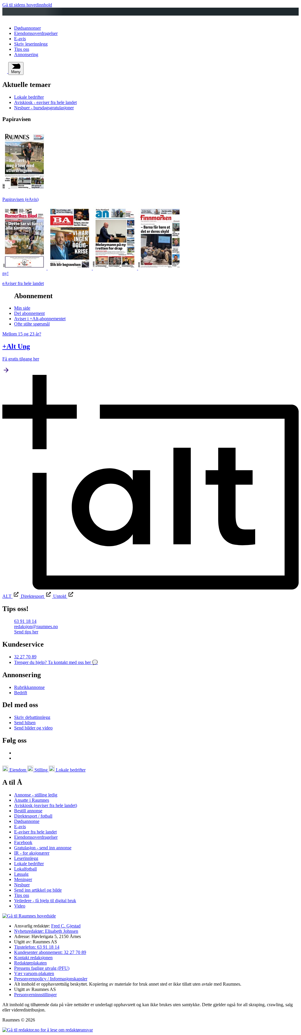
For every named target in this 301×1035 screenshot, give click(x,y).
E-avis (20, 38)
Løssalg (21, 874)
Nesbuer (22, 884)
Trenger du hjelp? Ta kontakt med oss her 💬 (56, 662)
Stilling (41, 769)
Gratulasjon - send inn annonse (42, 847)
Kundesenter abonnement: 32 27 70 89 (50, 952)
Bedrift (20, 692)
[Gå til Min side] (5, 71)
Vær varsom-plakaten (34, 973)
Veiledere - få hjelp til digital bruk (45, 900)
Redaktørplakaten (30, 962)
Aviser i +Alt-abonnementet (40, 318)
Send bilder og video (33, 727)
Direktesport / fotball (33, 815)
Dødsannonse (26, 821)
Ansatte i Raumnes (31, 800)
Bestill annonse (28, 810)
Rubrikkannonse (29, 687)
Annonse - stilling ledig (35, 794)
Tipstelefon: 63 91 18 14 (36, 947)
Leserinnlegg (26, 858)
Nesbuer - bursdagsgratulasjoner (44, 107)
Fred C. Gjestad (66, 925)
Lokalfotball (25, 868)
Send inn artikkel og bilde (38, 890)
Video (19, 905)
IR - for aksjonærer (31, 853)
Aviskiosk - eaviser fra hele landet (45, 102)
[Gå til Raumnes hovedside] (29, 915)
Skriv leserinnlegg (31, 43)
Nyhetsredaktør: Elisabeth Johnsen (46, 931)
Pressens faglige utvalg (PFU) (41, 968)
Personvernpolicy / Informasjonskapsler (50, 978)
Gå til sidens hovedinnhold (27, 4)
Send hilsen (25, 722)
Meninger (23, 879)
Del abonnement (29, 313)
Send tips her (26, 631)
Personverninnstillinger (35, 994)
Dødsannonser (27, 28)
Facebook (23, 842)
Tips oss (21, 49)
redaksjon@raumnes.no (36, 626)
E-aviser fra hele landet (35, 831)
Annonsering (26, 54)
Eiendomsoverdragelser (36, 33)
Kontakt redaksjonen (33, 957)
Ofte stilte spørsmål (32, 323)
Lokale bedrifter (29, 97)
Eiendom (17, 769)
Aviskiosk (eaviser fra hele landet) (45, 805)
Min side (22, 308)
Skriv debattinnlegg (32, 717)
